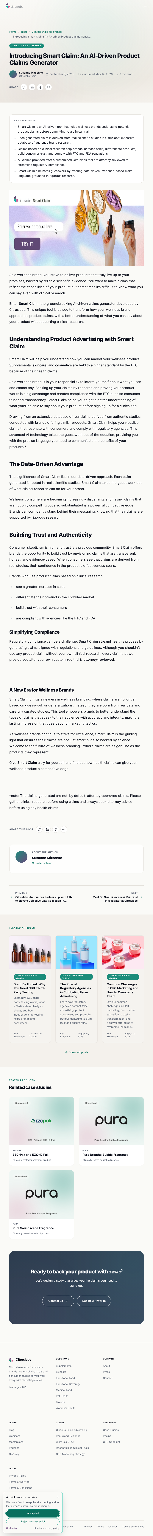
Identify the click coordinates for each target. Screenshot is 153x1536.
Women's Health (65, 1408)
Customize (12, 1528)
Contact (107, 1378)
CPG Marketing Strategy (70, 1454)
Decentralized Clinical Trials (72, 1447)
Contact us (55, 1301)
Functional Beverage (68, 1383)
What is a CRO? (65, 1441)
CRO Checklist (111, 1441)
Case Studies (111, 1429)
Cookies (113, 1526)
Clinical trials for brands (27, 45)
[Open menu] (145, 6)
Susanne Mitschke (31, 72)
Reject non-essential (33, 1521)
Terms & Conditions (20, 1487)
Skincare (61, 1371)
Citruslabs (23, 1359)
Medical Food (64, 1389)
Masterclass (16, 1441)
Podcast (14, 1447)
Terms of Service (19, 1481)
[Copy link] (48, 87)
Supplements (63, 1365)
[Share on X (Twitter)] (24, 87)
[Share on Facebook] (40, 87)
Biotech (60, 1402)
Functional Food (65, 1378)
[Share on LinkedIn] (32, 87)
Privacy (88, 1526)
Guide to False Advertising (71, 1429)
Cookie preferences (133, 1526)
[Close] (58, 1496)
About (106, 1365)
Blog (11, 1429)
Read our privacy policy (47, 1528)
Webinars (14, 1435)
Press (106, 1371)
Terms (100, 1526)
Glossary (14, 1454)
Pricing (107, 1435)
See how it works (94, 1301)
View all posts (78, 1052)
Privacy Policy (17, 1475)
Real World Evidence (68, 1435)
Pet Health (62, 1395)
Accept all (33, 1513)
